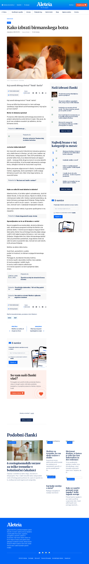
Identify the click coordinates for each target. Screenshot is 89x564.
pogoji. (12, 358)
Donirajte (30, 558)
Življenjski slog (38, 12)
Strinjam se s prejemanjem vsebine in (18, 357)
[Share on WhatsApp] (45, 93)
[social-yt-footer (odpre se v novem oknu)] (39, 553)
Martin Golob (48, 12)
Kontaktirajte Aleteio (57, 558)
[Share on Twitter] (39, 93)
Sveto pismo (12, 442)
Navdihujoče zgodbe (17, 12)
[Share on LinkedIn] (36, 93)
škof (15, 318)
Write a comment (27, 420)
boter (9, 318)
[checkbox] (9, 357)
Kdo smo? (37, 558)
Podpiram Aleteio (16, 393)
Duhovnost (10, 18)
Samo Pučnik (25, 32)
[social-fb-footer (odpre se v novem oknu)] (43, 553)
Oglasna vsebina (66, 12)
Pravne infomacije (46, 558)
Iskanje (27, 5)
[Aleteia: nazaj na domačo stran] (44, 4)
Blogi (57, 12)
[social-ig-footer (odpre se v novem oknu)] (49, 553)
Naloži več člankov (66, 131)
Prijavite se (13, 362)
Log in (32, 413)
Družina (76, 12)
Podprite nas (80, 5)
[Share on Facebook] (33, 93)
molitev (50, 442)
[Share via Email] (42, 93)
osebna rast (71, 479)
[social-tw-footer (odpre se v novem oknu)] (46, 553)
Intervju (28, 12)
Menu (4, 12)
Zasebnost (67, 558)
